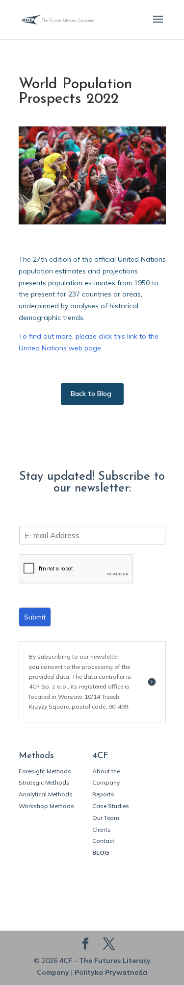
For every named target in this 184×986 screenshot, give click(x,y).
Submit (35, 617)
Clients (101, 829)
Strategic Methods (44, 782)
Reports (103, 794)
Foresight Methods (45, 771)
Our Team (105, 817)
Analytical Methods (46, 794)
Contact (103, 840)
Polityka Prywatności (111, 972)
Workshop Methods (46, 806)
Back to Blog (91, 393)
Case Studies (110, 806)
